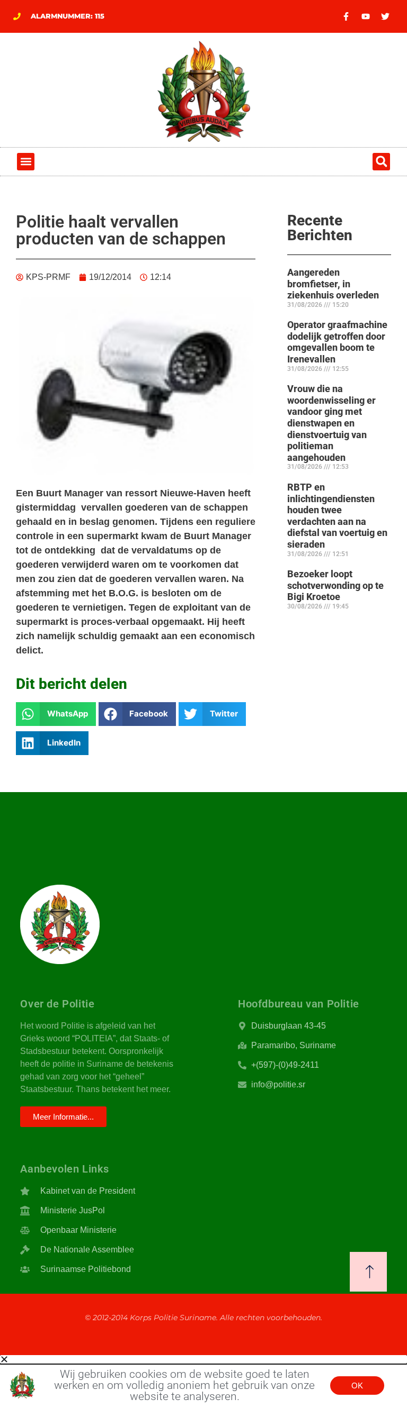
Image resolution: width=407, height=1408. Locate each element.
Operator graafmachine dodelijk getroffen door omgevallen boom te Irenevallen (337, 342)
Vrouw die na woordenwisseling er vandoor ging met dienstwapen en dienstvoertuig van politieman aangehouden (331, 423)
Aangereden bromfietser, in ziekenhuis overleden (333, 284)
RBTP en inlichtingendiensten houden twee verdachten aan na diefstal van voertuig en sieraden (337, 516)
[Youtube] (365, 16)
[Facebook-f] (346, 16)
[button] (25, 161)
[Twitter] (385, 16)
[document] (203, 1381)
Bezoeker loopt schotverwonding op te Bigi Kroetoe (335, 585)
